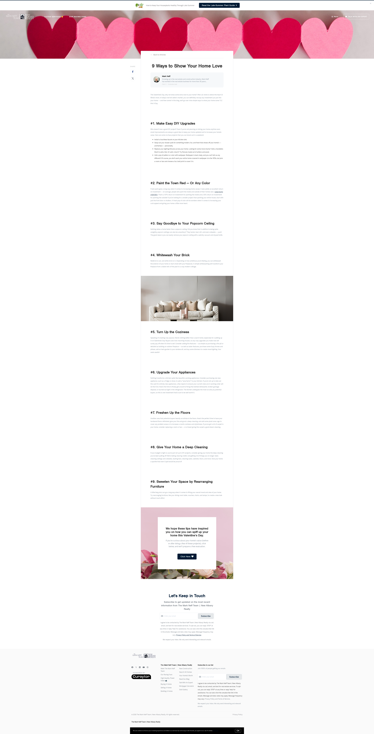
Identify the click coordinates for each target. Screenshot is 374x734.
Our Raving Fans (77, 17)
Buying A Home (166, 684)
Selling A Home (166, 687)
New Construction (185, 668)
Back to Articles (159, 54)
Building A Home (166, 691)
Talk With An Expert (186, 682)
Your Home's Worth (186, 675)
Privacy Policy (238, 714)
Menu (336, 16)
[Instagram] (147, 667)
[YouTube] (144, 667)
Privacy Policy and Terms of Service (188, 635)
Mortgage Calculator (186, 686)
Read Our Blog (184, 679)
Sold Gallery (183, 689)
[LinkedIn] (140, 667)
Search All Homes (185, 672)
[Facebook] (132, 667)
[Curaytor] (141, 678)
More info (215, 730)
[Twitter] (136, 667)
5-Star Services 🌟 (54, 17)
